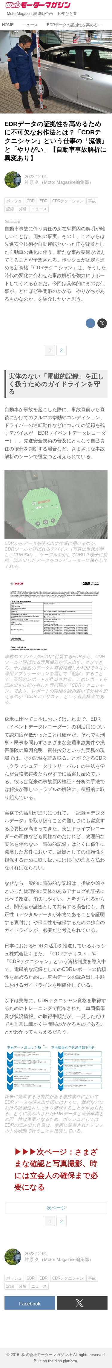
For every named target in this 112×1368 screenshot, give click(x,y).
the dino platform (62, 1361)
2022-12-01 (36, 176)
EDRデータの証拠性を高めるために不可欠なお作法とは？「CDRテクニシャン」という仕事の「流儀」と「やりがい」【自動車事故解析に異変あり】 (56, 140)
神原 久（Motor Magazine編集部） (59, 182)
